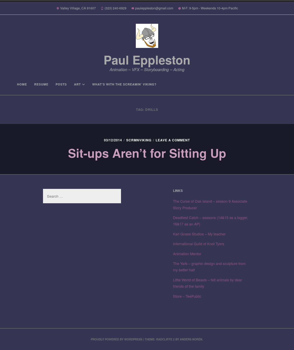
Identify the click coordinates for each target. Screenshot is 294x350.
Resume (41, 84)
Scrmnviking (138, 140)
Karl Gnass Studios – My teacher (199, 233)
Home (22, 84)
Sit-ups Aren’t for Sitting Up (147, 152)
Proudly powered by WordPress (116, 339)
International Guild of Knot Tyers (198, 243)
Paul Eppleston (147, 59)
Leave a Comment (173, 140)
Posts (61, 84)
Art (77, 84)
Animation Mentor (187, 253)
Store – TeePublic (187, 296)
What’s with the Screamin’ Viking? (124, 84)
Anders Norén (191, 339)
